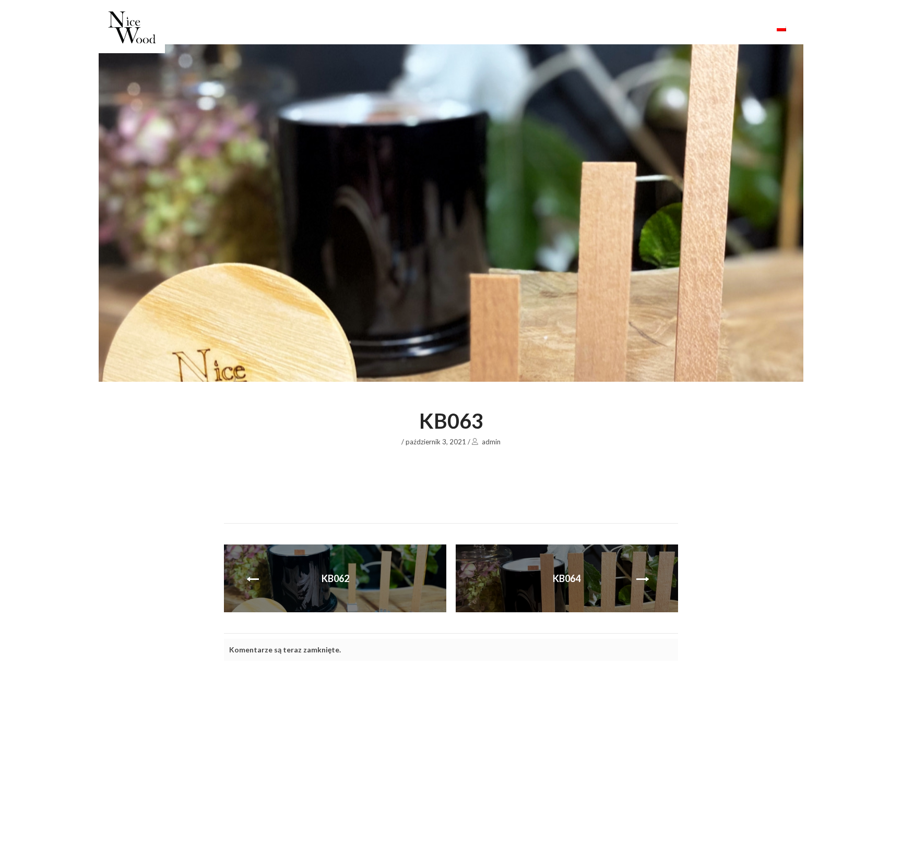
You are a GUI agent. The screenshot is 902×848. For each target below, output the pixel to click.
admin (491, 442)
